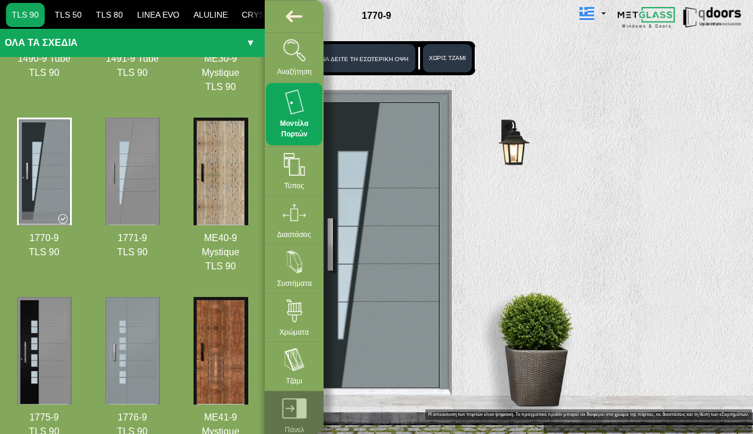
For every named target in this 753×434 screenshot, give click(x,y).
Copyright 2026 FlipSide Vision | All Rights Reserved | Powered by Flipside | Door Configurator (648, 427)
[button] (592, 14)
